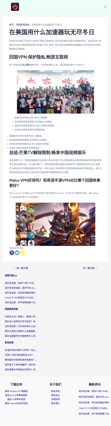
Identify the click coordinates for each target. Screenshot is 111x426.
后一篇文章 (90, 268)
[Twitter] (17, 252)
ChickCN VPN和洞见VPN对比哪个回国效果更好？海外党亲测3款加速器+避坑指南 (21, 297)
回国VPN (29, 65)
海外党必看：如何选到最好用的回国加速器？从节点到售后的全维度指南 (21, 293)
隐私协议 (55, 395)
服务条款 (55, 391)
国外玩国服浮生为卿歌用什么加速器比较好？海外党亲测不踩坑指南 (21, 336)
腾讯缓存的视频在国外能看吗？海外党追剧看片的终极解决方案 (21, 360)
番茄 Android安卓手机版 (16, 403)
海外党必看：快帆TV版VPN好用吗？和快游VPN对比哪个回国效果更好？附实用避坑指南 (21, 283)
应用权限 (55, 399)
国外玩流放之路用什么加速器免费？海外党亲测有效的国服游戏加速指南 (21, 331)
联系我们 (55, 403)
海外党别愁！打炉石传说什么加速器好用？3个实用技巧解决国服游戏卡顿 (21, 326)
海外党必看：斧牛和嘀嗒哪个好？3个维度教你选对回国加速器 (21, 302)
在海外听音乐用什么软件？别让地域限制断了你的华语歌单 (21, 350)
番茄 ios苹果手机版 (16, 399)
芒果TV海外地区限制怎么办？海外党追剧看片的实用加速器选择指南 (21, 355)
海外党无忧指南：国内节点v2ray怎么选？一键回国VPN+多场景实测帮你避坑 (21, 288)
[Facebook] (11, 252)
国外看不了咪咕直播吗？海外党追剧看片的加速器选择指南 (21, 365)
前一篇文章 (21, 268)
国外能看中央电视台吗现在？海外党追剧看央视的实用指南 (21, 369)
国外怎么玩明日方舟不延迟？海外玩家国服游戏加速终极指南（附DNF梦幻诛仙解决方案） (21, 321)
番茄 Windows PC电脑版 (16, 391)
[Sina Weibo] (22, 252)
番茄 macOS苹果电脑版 (16, 395)
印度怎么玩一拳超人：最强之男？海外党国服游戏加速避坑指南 (21, 316)
